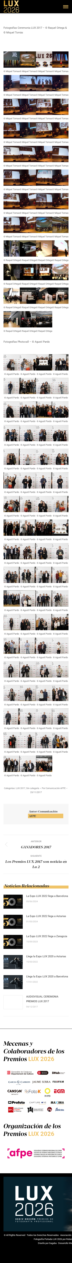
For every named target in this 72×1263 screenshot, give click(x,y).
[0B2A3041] (11, 177)
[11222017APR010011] (44, 740)
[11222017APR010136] (60, 527)
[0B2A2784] (28, 59)
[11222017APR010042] (44, 386)
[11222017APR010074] (28, 386)
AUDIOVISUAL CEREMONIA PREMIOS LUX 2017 (42, 999)
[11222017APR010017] (60, 386)
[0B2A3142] (11, 201)
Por (54, 788)
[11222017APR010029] (11, 716)
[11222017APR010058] (60, 646)
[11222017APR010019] (60, 716)
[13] (11, 319)
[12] (60, 296)
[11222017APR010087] (60, 598)
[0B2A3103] (60, 177)
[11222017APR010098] (11, 598)
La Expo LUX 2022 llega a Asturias (46, 916)
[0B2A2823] (60, 83)
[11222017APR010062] (44, 646)
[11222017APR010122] (60, 551)
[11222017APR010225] (60, 457)
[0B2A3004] (28, 154)
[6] (28, 272)
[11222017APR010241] (11, 362)
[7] (44, 272)
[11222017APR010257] (28, 433)
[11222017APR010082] (28, 622)
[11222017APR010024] (28, 716)
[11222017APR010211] (11, 480)
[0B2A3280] (44, 225)
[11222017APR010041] (11, 693)
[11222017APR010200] (28, 480)
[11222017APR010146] (44, 362)
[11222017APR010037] (28, 693)
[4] (60, 248)
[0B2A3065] (28, 177)
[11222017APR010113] (60, 362)
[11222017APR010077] (60, 622)
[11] (44, 296)
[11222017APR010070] (11, 646)
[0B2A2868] (44, 107)
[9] (11, 296)
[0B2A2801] (11, 83)
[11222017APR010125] (44, 551)
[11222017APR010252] (44, 433)
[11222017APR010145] (28, 527)
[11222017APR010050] (44, 669)
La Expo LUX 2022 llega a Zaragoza (46, 936)
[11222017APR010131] (11, 551)
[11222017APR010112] (44, 575)
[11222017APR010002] (11, 409)
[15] (44, 319)
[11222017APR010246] (11, 457)
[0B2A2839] (11, 107)
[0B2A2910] (11, 130)
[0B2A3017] (44, 154)
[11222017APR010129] (28, 551)
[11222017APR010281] (44, 764)
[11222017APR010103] (11, 386)
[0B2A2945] (44, 130)
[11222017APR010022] (44, 716)
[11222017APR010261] (11, 433)
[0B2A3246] (28, 225)
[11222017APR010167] (28, 504)
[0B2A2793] (44, 59)
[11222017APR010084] (11, 622)
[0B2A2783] (11, 59)
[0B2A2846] (28, 107)
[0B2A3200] (44, 201)
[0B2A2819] (44, 83)
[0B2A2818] (28, 83)
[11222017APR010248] (60, 433)
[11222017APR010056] (11, 669)
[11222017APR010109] (60, 575)
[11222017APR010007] (11, 764)
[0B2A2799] (60, 59)
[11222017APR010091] (44, 598)
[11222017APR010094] (28, 598)
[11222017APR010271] (44, 409)
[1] (11, 248)
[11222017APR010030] (60, 693)
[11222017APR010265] (60, 409)
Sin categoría (32, 788)
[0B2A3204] (60, 201)
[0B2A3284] (60, 225)
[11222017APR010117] (28, 575)
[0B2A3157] (28, 201)
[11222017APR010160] (60, 504)
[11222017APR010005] (28, 764)
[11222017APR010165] (44, 504)
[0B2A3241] (11, 225)
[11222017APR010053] (28, 669)
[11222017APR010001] (28, 409)
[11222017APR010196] (44, 480)
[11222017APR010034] (44, 693)
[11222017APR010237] (28, 457)
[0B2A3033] (60, 154)
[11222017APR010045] (60, 669)
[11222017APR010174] (11, 504)
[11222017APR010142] (44, 527)
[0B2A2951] (60, 130)
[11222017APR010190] (60, 480)
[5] (11, 272)
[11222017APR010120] (11, 575)
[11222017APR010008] (60, 740)
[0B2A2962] (11, 154)
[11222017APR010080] (44, 622)
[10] (28, 296)
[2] (28, 248)
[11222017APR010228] (44, 457)
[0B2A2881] (60, 107)
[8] (60, 272)
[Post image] (13, 902)
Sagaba (53, 1243)
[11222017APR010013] (28, 740)
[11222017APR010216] (28, 362)
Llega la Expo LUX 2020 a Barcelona (47, 976)
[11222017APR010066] (28, 646)
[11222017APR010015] (11, 740)
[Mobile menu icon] (66, 7)
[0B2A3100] (44, 177)
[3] (44, 248)
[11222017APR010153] (11, 527)
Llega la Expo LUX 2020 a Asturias (46, 956)
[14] (28, 319)
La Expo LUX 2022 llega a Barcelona (47, 896)
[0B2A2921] (28, 130)
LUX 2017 (20, 788)
